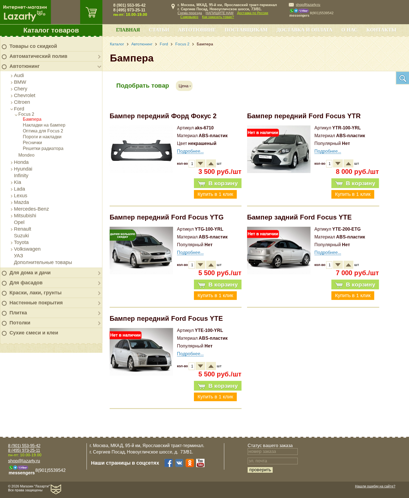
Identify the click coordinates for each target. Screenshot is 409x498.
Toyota (21, 242)
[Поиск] (402, 78)
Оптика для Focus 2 (43, 131)
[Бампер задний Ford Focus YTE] (279, 272)
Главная (128, 30)
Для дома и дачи (30, 272)
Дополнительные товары (43, 262)
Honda (21, 162)
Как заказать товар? (218, 17)
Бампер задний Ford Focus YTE (299, 217)
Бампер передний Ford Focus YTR (304, 116)
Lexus (20, 195)
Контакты (381, 30)
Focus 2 (26, 114)
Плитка (18, 312)
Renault (22, 229)
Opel (19, 222)
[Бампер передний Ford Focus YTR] (279, 171)
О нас (349, 30)
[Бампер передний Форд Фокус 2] (141, 171)
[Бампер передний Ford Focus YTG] (141, 272)
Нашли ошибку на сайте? (375, 486)
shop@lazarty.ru (308, 5)
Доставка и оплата (304, 30)
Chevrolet (24, 95)
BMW (20, 82)
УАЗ (18, 255)
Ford (19, 109)
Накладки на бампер (44, 125)
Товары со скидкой (33, 46)
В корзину (223, 183)
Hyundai (23, 169)
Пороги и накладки (42, 136)
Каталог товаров (51, 30)
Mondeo (26, 155)
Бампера (32, 119)
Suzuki (21, 235)
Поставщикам (246, 30)
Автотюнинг (24, 66)
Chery (20, 89)
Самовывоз (189, 17)
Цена (183, 85)
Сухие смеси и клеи (33, 333)
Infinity (21, 175)
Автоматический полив (38, 56)
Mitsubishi (25, 215)
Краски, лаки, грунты (35, 292)
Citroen (22, 102)
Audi (19, 75)
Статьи (159, 30)
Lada (19, 189)
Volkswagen (27, 249)
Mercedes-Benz (31, 209)
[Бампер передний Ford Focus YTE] (141, 374)
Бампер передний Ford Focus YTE (166, 318)
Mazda (21, 202)
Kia (17, 182)
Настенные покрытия (36, 302)
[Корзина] (91, 12)
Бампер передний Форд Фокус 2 (163, 116)
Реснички (32, 142)
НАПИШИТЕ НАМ (219, 13)
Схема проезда (190, 13)
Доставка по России (252, 13)
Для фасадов (26, 282)
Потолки (19, 323)
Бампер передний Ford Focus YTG (167, 217)
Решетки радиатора (43, 148)
